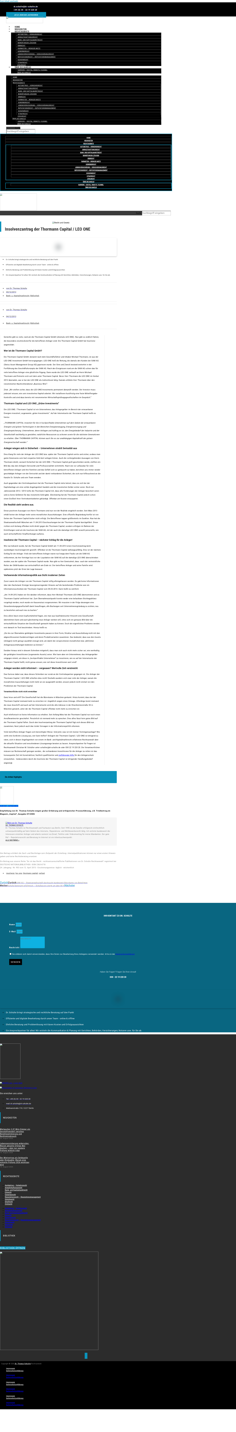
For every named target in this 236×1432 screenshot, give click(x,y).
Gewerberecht (24, 51)
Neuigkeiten (18, 80)
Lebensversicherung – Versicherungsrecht (36, 54)
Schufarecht (23, 60)
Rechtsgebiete (22, 31)
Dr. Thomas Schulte (23, 1364)
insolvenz (10, 873)
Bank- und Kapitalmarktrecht (30, 40)
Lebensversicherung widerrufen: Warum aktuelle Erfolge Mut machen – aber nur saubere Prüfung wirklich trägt (14, 1147)
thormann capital (30, 873)
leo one (18, 873)
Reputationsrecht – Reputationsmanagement (37, 57)
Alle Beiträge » (12, 840)
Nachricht (14, 947)
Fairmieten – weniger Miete (29, 48)
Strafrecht (23, 114)
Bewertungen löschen (27, 43)
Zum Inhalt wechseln (9, 1)
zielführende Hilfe (67, 755)
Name (12, 924)
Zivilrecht (22, 116)
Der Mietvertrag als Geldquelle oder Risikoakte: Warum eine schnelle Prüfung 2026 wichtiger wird (14, 1161)
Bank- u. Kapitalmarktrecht (17, 296)
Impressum (10, 1368)
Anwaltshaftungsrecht (28, 37)
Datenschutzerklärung (125, 954)
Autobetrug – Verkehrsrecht (30, 34)
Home (15, 77)
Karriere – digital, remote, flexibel (32, 70)
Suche (17, 128)
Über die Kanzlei (23, 67)
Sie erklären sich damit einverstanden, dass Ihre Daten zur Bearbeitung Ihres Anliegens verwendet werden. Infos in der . (73, 954)
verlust (42, 873)
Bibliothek (34, 296)
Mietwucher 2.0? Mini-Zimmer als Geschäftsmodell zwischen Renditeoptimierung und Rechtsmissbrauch (15, 1132)
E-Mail (13, 931)
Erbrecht (21, 45)
